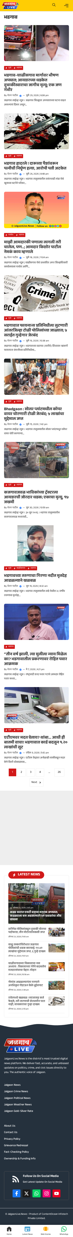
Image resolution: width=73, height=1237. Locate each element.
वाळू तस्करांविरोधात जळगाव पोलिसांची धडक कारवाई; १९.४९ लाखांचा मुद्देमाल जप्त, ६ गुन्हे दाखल (26, 948)
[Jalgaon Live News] (10, 5)
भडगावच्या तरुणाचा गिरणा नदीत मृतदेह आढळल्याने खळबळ (35, 579)
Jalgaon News (12, 1085)
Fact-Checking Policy (16, 1152)
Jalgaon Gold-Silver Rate (18, 1111)
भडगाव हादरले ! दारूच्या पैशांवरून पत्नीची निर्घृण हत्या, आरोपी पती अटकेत (35, 166)
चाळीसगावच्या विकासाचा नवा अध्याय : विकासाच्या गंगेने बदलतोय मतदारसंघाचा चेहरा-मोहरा (27, 967)
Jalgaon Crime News (16, 1092)
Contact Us (10, 1132)
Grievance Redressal (16, 1146)
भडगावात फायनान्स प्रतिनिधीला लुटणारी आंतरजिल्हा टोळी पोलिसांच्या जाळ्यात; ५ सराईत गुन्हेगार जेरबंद (36, 331)
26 (59, 772)
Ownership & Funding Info (19, 1159)
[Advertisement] (36, 827)
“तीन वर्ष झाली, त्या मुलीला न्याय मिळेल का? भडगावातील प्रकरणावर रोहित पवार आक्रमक (35, 659)
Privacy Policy (12, 1139)
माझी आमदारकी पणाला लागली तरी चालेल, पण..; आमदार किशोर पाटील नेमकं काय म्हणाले (32, 247)
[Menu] (66, 5)
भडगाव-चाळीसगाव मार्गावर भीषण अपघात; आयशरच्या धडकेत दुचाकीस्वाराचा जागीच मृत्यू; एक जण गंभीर (33, 83)
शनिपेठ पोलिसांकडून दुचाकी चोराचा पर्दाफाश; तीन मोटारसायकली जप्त (27, 931)
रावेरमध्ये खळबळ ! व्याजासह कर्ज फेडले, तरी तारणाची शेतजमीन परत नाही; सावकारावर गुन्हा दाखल (26, 1001)
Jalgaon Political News (17, 1098)
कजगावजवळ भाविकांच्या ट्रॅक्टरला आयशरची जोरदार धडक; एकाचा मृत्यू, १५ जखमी (36, 497)
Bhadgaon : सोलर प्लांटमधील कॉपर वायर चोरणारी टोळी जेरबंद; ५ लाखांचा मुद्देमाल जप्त (34, 414)
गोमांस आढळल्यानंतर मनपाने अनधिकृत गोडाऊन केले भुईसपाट (25, 984)
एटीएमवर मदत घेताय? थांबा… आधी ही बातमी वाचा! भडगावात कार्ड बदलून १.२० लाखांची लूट (36, 743)
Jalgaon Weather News (18, 1105)
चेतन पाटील (12, 96)
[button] (54, 5)
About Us (9, 1126)
